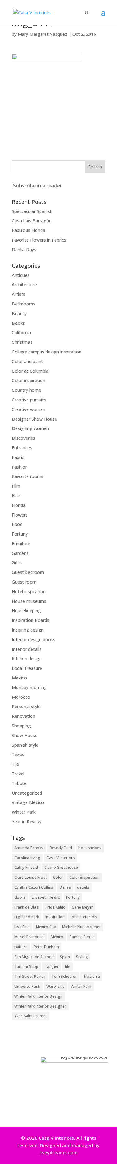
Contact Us (56, 1110)
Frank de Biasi (26, 907)
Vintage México (28, 802)
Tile (15, 764)
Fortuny (20, 534)
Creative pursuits (29, 400)
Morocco (21, 697)
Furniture (21, 544)
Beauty (19, 313)
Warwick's (55, 986)
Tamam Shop (26, 966)
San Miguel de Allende (34, 956)
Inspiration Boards (30, 620)
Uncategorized (27, 793)
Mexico (19, 678)
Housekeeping (26, 610)
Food (17, 524)
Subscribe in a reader (37, 185)
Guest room (24, 582)
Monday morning (29, 687)
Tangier (52, 966)
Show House (24, 735)
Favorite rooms (27, 476)
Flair (16, 496)
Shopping (21, 726)
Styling (82, 956)
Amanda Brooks (28, 847)
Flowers (20, 515)
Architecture (24, 284)
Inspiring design (28, 630)
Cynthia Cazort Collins (33, 887)
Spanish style (25, 745)
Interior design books (33, 639)
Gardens (20, 553)
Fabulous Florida (28, 230)
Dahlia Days (24, 250)
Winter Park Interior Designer (40, 1006)
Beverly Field (61, 847)
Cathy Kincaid (26, 867)
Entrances (22, 448)
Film (16, 486)
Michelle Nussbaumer (81, 927)
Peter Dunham (46, 946)
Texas (18, 754)
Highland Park (26, 917)
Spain (65, 956)
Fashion (20, 467)
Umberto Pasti (27, 986)
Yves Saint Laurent (30, 1016)
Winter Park (24, 812)
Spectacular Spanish (32, 211)
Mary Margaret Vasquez (42, 34)
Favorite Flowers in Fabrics (39, 240)
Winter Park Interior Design (38, 996)
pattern (20, 946)
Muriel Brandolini (29, 936)
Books (18, 323)
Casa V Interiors (60, 857)
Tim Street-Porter (29, 976)
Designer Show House (34, 419)
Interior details (26, 649)
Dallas (65, 887)
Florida (19, 505)
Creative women (28, 409)
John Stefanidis (84, 917)
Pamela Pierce (82, 936)
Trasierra (91, 976)
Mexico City (46, 927)
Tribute (19, 783)
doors (20, 897)
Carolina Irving (27, 857)
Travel (18, 774)
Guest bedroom (28, 572)
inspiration (55, 917)
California (21, 332)
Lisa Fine (22, 927)
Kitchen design (27, 658)
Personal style (26, 706)
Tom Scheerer (64, 976)
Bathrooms (23, 304)
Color (58, 877)
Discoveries (23, 438)
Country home (26, 390)
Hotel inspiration (29, 591)
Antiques (21, 275)
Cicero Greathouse (61, 867)
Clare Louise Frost (30, 877)
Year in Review (26, 822)
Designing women (30, 428)
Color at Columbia (30, 371)
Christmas (22, 342)
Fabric (18, 457)
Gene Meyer (82, 907)
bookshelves (89, 847)
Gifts (17, 562)
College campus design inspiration (46, 352)
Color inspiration (28, 380)
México (57, 936)
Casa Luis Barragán (31, 221)
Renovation (23, 716)
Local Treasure (27, 668)
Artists (18, 294)
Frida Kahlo (56, 907)
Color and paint (27, 361)
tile (67, 966)
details (83, 887)
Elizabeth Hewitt (46, 897)
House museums (29, 601)
